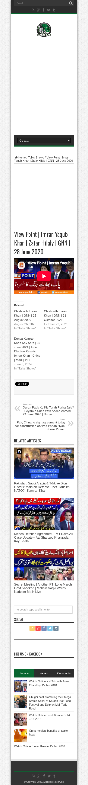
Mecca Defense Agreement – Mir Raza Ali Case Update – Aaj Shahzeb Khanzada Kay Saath (43, 537)
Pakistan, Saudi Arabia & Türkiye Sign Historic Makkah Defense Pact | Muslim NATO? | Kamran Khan (42, 486)
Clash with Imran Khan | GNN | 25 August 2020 (25, 315)
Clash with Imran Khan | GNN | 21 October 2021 (55, 315)
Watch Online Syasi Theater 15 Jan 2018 (39, 746)
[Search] (70, 3)
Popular (24, 673)
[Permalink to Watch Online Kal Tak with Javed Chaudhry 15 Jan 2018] (20, 691)
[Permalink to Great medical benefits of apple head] (20, 740)
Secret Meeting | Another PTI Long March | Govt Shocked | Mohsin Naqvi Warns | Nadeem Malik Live (43, 588)
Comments (64, 673)
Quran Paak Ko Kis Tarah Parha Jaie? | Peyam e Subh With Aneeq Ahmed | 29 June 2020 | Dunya (48, 409)
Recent (44, 673)
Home (22, 157)
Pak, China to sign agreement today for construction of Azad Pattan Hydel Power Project (40, 424)
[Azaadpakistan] (43, 34)
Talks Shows (36, 157)
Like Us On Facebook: (28, 654)
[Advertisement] (44, 85)
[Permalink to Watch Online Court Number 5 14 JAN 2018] (20, 725)
